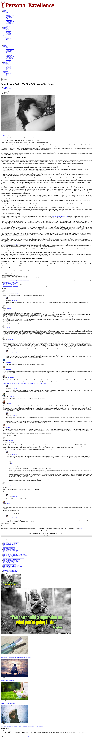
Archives (8, 26)
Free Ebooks (8, 29)
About (4, 37)
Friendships (9, 20)
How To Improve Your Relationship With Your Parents (15, 555)
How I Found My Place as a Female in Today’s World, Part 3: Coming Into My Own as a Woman (22, 726)
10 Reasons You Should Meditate (8, 703)
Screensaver (8, 34)
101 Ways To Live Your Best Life (10, 567)
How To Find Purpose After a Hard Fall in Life (13, 558)
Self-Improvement (10, 12)
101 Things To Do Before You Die (10, 570)
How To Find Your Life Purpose (10, 556)
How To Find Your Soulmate (9, 562)
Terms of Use (21, 736)
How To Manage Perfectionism (10, 544)
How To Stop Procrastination (9, 564)
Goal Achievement (10, 15)
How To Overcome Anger (9, 545)
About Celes (8, 38)
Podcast (5, 27)
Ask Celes (8, 39)
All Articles (8, 24)
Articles (5, 11)
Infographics (8, 32)
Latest (4, 10)
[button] (46, 43)
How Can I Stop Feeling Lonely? (8, 680)
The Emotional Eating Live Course (10, 286)
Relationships (9, 17)
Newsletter (5, 35)
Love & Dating (10, 21)
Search (2, 79)
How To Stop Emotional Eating (10, 560)
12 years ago (18, 293)
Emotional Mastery (10, 14)
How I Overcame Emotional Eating (11, 284)
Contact (7, 40)
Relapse (5, 135)
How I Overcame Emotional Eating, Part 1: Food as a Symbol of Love (17, 244)
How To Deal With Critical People (10, 550)
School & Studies (9, 23)
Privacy (27, 736)
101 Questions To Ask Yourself (10, 571)
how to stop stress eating (45, 217)
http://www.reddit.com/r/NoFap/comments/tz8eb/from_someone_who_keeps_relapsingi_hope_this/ (24, 383)
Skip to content (4, 1)
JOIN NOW (46, 535)
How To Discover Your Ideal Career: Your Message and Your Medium (16, 657)
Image (2, 133)
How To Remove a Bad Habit (9, 283)
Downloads (5, 28)
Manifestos (8, 31)
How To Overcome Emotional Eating (59, 216)
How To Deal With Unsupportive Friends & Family (14, 554)
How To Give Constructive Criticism (11, 553)
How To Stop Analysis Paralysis (10, 549)
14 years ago (7, 327)
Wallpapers (8, 33)
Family (8, 18)
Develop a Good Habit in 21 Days (10, 282)
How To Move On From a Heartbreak (11, 559)
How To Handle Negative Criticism (11, 551)
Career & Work (9, 22)
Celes (6, 87)
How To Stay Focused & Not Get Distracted (12, 566)
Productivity (8, 16)
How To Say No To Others (9, 547)
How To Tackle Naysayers (9, 548)
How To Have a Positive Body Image (11, 561)
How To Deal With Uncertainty (10, 543)
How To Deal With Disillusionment (11, 542)
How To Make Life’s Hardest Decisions (11, 565)
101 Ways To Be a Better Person (10, 569)
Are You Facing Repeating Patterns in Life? (19, 280)
